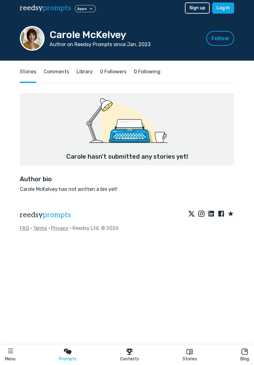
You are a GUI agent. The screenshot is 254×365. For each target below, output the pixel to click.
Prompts (68, 359)
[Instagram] (201, 214)
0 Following (147, 72)
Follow (220, 38)
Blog (244, 359)
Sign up (197, 8)
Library (85, 72)
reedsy (45, 7)
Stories (189, 359)
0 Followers (113, 72)
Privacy (59, 228)
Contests (129, 359)
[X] (191, 214)
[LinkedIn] (211, 214)
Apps (82, 8)
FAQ (24, 228)
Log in (223, 8)
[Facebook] (221, 214)
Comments (56, 72)
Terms (40, 228)
